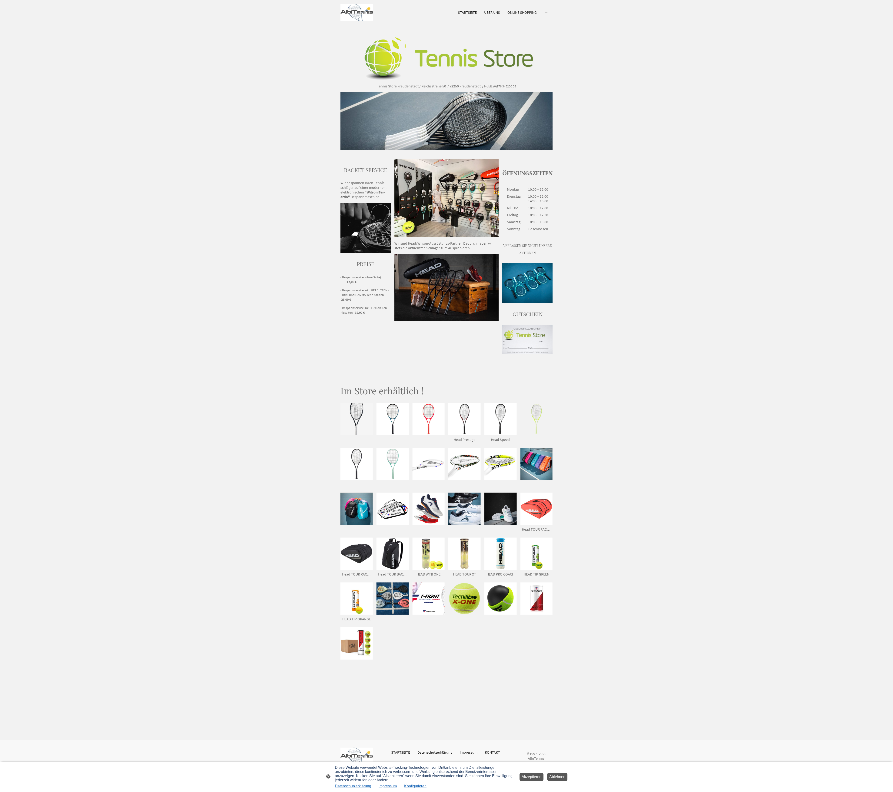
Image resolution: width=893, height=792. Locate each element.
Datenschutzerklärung (353, 786)
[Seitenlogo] (356, 12)
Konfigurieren (415, 786)
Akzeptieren (531, 777)
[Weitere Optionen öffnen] (546, 12)
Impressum (388, 786)
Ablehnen (557, 777)
